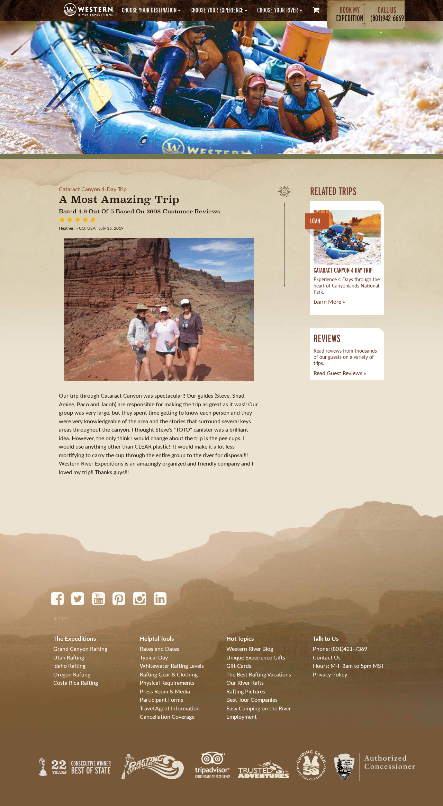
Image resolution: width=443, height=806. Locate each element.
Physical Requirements (167, 683)
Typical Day (154, 658)
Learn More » (329, 302)
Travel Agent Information (170, 708)
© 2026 (61, 619)
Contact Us (327, 658)
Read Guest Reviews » (340, 373)
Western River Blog (249, 649)
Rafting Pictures (245, 691)
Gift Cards (238, 666)
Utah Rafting (68, 658)
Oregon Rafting (71, 674)
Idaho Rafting (69, 666)
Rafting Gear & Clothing (169, 674)
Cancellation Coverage (167, 717)
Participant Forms (161, 700)
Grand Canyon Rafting (80, 649)
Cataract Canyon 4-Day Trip (93, 189)
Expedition (349, 14)
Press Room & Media (165, 691)
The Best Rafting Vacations (258, 674)
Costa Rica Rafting (75, 683)
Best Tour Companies (252, 700)
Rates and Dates (159, 649)
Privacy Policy (330, 674)
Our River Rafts (245, 683)
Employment (241, 717)
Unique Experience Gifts (255, 658)
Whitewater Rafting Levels (172, 666)
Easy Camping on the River (258, 708)
